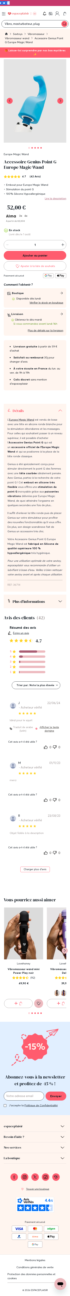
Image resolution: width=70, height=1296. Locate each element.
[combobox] (36, 685)
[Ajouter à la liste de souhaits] (38, 1003)
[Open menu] (3, 14)
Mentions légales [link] (35, 1260)
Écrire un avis (21, 633)
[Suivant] (65, 951)
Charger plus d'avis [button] (35, 869)
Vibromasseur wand (17, 38)
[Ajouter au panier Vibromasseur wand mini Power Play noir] (18, 1003)
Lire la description (55, 198)
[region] (27, 651)
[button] (44, 13)
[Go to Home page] (22, 13)
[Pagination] (29, 148)
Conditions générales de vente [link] (35, 1267)
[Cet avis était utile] (46, 747)
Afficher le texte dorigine (49, 729)
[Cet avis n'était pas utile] (55, 746)
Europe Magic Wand (16, 154)
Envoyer (56, 1096)
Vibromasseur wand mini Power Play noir (24, 971)
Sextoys (18, 34)
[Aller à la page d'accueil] (6, 34)
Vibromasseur (36, 34)
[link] (51, 13)
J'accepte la (33, 1105)
